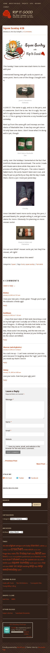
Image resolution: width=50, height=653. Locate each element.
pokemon (26, 557)
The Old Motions (22, 583)
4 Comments (27, 32)
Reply (5, 305)
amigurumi (21, 546)
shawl (16, 559)
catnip (5, 550)
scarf (9, 559)
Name (9, 422)
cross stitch (28, 549)
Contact (6, 7)
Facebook (34, 478)
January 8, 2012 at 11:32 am (12, 315)
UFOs (31, 3)
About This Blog (14, 3)
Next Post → (42, 464)
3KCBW (6, 546)
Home (5, 3)
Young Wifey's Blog (9, 586)
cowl (8, 550)
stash (31, 563)
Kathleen (7, 313)
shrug (22, 560)
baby (28, 546)
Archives (38, 3)
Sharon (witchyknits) (12, 347)
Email (8, 431)
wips (36, 566)
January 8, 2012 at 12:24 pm (12, 350)
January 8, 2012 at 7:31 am (11, 295)
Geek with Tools (8, 583)
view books (29, 636)
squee (10, 563)
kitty (33, 554)
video (7, 566)
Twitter (21, 478)
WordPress (21, 647)
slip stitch (40, 560)
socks (5, 563)
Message (10, 399)
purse (32, 557)
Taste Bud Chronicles (22, 613)
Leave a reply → (9, 286)
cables (42, 546)
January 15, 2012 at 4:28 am (12, 372)
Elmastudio (41, 647)
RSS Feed (8, 478)
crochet (17, 549)
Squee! (13, 264)
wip (31, 566)
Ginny (5, 370)
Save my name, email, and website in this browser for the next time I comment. (23, 447)
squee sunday (30, 264)
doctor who (37, 550)
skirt (35, 560)
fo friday (21, 553)
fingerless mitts (9, 554)
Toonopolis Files (36, 583)
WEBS (13, 599)
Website (9, 439)
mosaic (10, 557)
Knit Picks (6, 599)
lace (44, 553)
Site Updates (29, 560)
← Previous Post (10, 461)
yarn (19, 569)
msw (14, 557)
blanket (35, 545)
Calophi (13, 628)
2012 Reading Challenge (17, 624)
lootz (23, 264)
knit (38, 553)
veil (4, 566)
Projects (25, 3)
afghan (12, 545)
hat (29, 553)
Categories (6, 519)
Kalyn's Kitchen (8, 613)
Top (3, 650)
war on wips (15, 566)
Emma (6, 293)
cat (46, 546)
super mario (37, 563)
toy (43, 562)
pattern (19, 557)
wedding (26, 566)
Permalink (39, 264)
